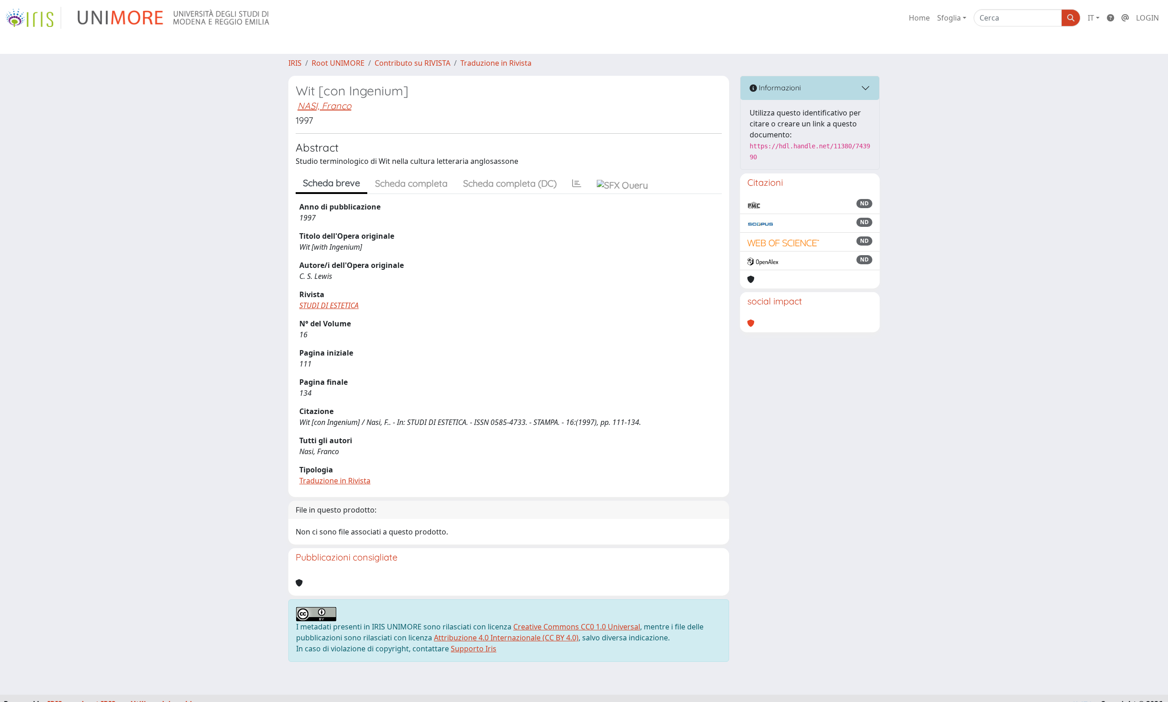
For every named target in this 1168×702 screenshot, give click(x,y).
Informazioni (779, 87)
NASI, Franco (324, 105)
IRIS (295, 63)
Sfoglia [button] (949, 18)
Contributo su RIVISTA (412, 63)
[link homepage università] (174, 18)
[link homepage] (33, 18)
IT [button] (1091, 18)
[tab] (576, 183)
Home (919, 18)
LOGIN (1147, 18)
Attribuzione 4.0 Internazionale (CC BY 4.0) (506, 638)
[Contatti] (1125, 18)
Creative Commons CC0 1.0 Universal (576, 627)
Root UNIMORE (338, 63)
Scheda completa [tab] (411, 183)
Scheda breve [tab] (331, 183)
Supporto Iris (473, 649)
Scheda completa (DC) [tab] (510, 183)
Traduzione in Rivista (496, 63)
